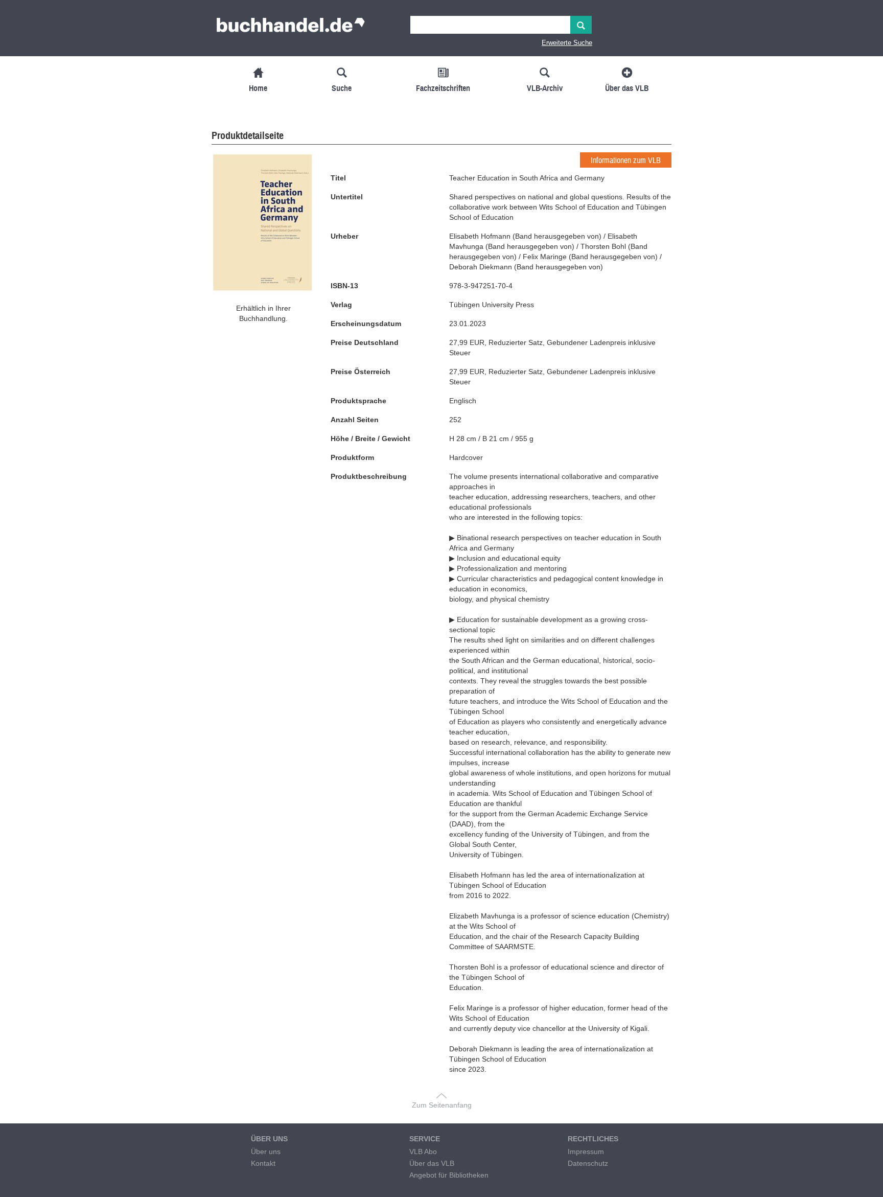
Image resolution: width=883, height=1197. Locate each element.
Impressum (586, 1151)
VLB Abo (423, 1151)
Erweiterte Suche (567, 43)
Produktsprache (358, 401)
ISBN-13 (344, 286)
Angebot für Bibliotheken (449, 1175)
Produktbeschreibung (369, 476)
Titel (338, 178)
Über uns (266, 1151)
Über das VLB (431, 1163)
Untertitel (347, 197)
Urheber (344, 236)
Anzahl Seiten (355, 420)
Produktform (352, 457)
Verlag (341, 305)
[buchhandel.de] (291, 28)
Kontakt (263, 1163)
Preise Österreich (360, 371)
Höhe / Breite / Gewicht (370, 438)
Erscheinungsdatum (366, 323)
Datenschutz (588, 1163)
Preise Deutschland (365, 342)
